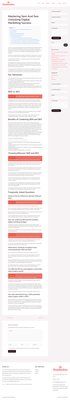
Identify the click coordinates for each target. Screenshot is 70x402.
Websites (37, 369)
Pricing (36, 373)
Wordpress (53, 79)
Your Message (54, 28)
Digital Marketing (54, 75)
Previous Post (10, 317)
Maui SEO (37, 371)
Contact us (4, 384)
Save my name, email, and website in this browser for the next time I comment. (24, 348)
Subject (53, 22)
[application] (55, 3)
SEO (52, 77)
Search (52, 42)
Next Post (41, 317)
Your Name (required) (56, 11)
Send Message (56, 38)
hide (14, 27)
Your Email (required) (56, 17)
